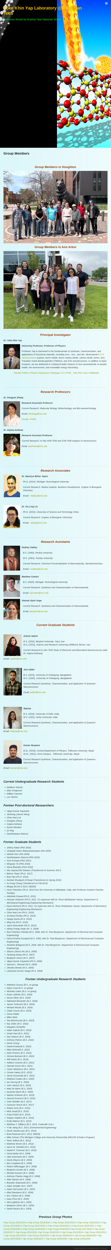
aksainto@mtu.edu (39, 611)
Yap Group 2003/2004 (79, 1239)
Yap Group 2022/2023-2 (65, 1222)
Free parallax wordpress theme (90, 1249)
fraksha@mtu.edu (18, 731)
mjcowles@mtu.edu (39, 593)
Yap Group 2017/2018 (81, 1229)
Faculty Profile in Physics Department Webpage (36, 373)
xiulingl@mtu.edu (38, 523)
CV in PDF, (66, 373)
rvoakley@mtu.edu (39, 569)
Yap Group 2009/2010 (62, 1235)
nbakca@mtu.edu (38, 496)
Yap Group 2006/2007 (33, 1239)
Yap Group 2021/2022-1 (35, 1226)
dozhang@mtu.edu (37, 414)
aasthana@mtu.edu (37, 446)
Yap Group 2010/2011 (38, 1235)
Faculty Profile (29, 419)
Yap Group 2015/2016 (26, 1232)
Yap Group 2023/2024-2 (15, 1222)
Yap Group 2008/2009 (85, 1235)
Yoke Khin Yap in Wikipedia (85, 373)
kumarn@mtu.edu (18, 768)
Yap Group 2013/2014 (72, 1232)
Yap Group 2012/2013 (95, 1232)
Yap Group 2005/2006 (56, 1239)
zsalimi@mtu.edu (18, 659)
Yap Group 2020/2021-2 (60, 1226)
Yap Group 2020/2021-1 (84, 1226)
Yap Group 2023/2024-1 (40, 1222)
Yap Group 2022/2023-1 (89, 1222)
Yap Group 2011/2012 (15, 1235)
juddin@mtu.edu (38, 692)
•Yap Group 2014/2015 (48, 1232)
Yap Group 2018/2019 (59, 1229)
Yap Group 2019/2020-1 (35, 1229)
